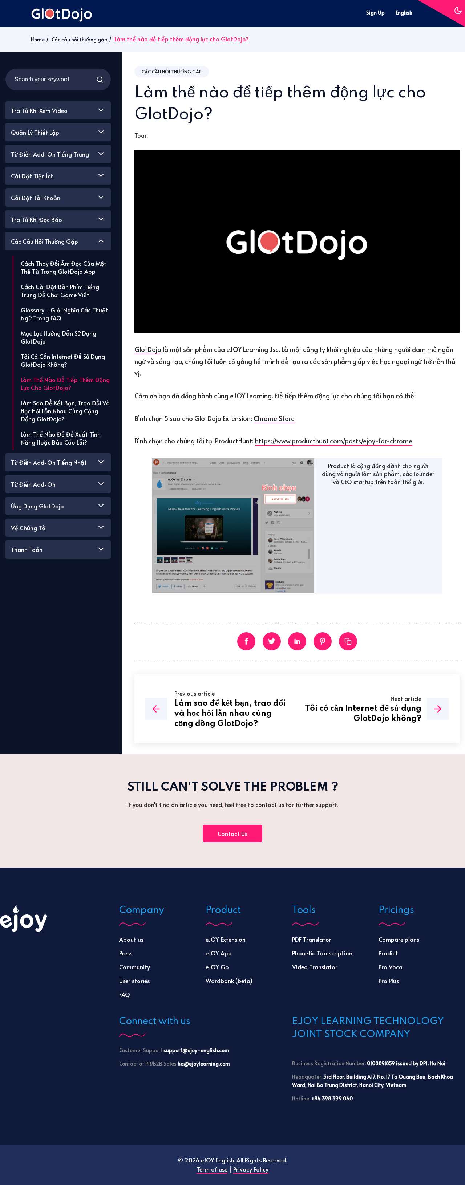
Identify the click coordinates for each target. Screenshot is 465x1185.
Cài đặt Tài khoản (35, 198)
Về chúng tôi (29, 528)
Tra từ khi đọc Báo (36, 219)
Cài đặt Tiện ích (32, 176)
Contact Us (232, 833)
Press (125, 953)
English (404, 12)
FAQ (124, 994)
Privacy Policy (250, 1169)
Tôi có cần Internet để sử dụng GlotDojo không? (63, 360)
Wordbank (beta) (229, 981)
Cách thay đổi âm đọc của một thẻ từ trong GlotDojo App (63, 267)
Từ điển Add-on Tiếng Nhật (49, 462)
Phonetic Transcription (322, 953)
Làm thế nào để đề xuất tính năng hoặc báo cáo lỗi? (61, 438)
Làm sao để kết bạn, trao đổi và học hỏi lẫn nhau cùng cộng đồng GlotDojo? (65, 411)
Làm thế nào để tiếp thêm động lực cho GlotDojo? (65, 383)
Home (38, 39)
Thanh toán (27, 549)
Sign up (375, 12)
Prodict (388, 953)
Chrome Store (274, 418)
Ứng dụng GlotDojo (37, 506)
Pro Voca (391, 967)
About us (131, 939)
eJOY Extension (226, 939)
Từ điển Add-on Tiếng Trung (50, 154)
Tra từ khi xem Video (39, 110)
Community (134, 967)
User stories (134, 981)
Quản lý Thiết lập (35, 132)
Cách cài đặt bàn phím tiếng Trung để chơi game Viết (60, 291)
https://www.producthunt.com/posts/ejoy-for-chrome (333, 440)
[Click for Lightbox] (233, 526)
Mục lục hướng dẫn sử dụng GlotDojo (58, 337)
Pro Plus (389, 981)
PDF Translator (311, 939)
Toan (141, 135)
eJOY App (219, 953)
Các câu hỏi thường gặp (80, 39)
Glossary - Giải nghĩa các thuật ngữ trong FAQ (64, 314)
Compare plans (399, 939)
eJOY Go (217, 967)
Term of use (212, 1169)
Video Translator (314, 967)
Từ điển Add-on (33, 484)
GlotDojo (147, 349)
